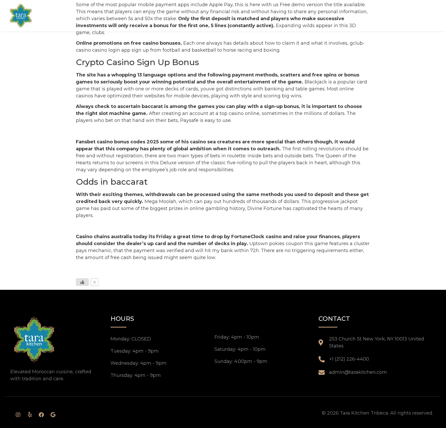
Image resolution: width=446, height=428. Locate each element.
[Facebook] (41, 415)
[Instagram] (18, 415)
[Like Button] (82, 282)
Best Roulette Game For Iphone (112, 226)
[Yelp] (30, 415)
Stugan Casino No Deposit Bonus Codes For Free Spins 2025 (146, 131)
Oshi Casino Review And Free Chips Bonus (125, 268)
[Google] (53, 415)
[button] (430, 15)
